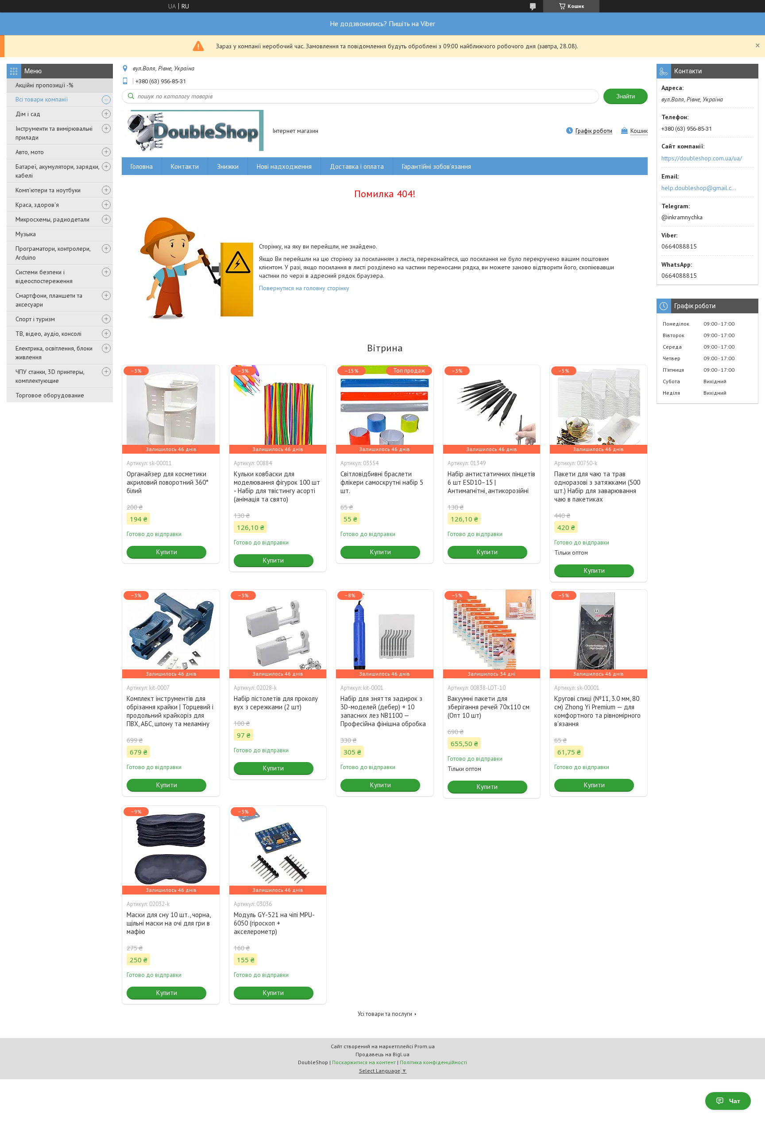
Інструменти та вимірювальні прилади (54, 132)
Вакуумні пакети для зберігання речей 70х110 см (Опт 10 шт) (488, 707)
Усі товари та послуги (385, 1014)
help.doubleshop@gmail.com (700, 188)
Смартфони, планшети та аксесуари (48, 300)
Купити (166, 552)
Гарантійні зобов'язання (436, 166)
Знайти (625, 96)
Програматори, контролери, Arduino (52, 253)
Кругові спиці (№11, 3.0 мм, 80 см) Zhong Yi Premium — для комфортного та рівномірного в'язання (597, 711)
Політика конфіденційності (433, 1062)
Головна (142, 166)
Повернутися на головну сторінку (304, 288)
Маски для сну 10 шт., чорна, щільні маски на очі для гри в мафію (168, 923)
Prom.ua (424, 1046)
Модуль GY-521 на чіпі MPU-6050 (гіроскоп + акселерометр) (274, 923)
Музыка (25, 234)
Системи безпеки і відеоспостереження (44, 276)
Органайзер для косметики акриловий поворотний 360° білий (168, 482)
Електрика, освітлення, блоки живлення (54, 352)
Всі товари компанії (41, 99)
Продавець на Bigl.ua (382, 1054)
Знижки (228, 166)
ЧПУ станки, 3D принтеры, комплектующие (49, 376)
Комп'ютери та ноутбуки (48, 190)
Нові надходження (284, 166)
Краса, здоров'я (37, 205)
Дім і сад (27, 114)
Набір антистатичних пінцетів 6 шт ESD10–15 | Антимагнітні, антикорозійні (491, 482)
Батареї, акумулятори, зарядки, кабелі (57, 171)
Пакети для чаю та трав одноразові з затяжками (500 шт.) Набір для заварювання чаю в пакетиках (597, 486)
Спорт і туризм (35, 319)
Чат (734, 1101)
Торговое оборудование (49, 395)
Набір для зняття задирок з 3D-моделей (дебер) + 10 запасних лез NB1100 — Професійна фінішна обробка (383, 711)
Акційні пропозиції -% (44, 85)
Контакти (185, 166)
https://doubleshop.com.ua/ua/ (701, 158)
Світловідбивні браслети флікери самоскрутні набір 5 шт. (381, 482)
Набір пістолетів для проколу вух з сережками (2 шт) (276, 702)
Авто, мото (29, 152)
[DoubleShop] (193, 131)
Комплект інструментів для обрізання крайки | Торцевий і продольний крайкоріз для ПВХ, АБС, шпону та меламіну (170, 711)
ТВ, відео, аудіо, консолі (48, 334)
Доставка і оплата (357, 166)
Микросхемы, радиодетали (52, 219)
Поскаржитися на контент (364, 1062)
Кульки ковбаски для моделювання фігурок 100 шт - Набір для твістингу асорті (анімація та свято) (277, 486)
